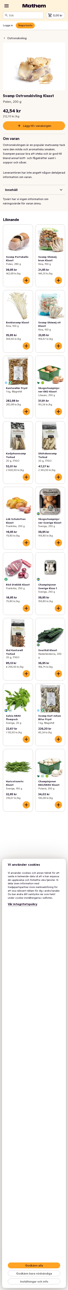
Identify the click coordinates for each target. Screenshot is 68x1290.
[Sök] (6, 15)
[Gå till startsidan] (34, 5)
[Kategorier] (6, 5)
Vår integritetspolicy (22, 904)
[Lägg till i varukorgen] (26, 280)
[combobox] (25, 15)
